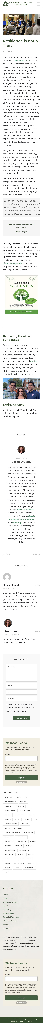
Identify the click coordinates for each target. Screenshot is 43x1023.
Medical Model (28, 832)
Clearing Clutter (25, 810)
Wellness (9, 51)
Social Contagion (26, 859)
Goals (17, 819)
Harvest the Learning (11, 823)
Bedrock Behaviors (10, 801)
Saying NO (29, 846)
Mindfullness (9, 837)
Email (7, 754)
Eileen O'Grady (21, 461)
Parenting (33, 841)
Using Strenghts (19, 863)
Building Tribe (20, 806)
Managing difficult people (12, 832)
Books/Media (8, 913)
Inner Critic (24, 823)
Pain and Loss (22, 841)
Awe (26, 797)
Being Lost (23, 801)
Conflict (7, 815)
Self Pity (30, 854)
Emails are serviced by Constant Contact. (21, 771)
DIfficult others (19, 815)
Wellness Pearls (29, 867)
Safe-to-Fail (18, 846)
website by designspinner (21, 1021)
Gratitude (26, 819)
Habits (35, 819)
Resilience (8, 846)
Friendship (8, 819)
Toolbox (6, 924)
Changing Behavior (10, 810)
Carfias (33, 361)
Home (5, 895)
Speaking (7, 906)
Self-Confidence (24, 850)
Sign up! (21, 778)
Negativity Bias (9, 841)
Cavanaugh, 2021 (22, 60)
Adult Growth (9, 797)
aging (18, 797)
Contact (6, 928)
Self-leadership (9, 854)
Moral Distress (21, 837)
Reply (37, 585)
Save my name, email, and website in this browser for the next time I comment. (20, 707)
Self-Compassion (10, 850)
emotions (30, 815)
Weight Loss (31, 863)
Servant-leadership (10, 859)
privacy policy (31, 1019)
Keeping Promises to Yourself (13, 828)
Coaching (7, 909)
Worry (7, 872)
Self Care (21, 854)
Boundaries (8, 806)
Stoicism (7, 863)
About (5, 898)
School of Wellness (11, 917)
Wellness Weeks (10, 902)
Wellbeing (7, 867)
